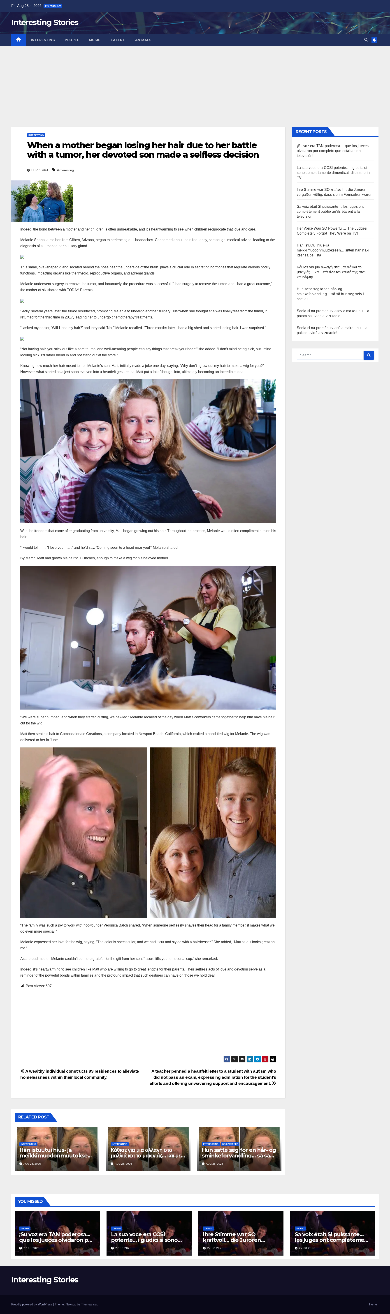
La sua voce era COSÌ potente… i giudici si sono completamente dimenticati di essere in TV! (333, 173)
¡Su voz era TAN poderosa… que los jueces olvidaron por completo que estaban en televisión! (333, 151)
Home (373, 1304)
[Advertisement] (195, 79)
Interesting (43, 40)
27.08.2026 (31, 1248)
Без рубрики (230, 1144)
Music (95, 40)
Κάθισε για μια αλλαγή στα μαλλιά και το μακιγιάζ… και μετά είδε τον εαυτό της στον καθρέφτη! (331, 272)
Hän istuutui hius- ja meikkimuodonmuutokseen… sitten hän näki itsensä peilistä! (333, 250)
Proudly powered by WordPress (32, 1304)
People (72, 40)
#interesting (65, 170)
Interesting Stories (44, 22)
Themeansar (89, 1304)
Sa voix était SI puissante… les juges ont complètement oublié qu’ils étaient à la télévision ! (330, 211)
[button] (366, 40)
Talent (118, 40)
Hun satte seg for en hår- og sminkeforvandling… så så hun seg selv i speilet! (239, 1155)
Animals (143, 40)
